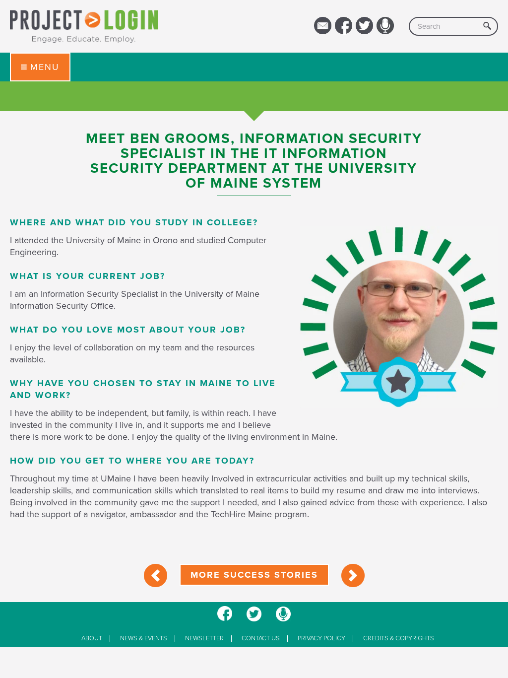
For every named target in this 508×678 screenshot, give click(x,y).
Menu (45, 67)
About (91, 638)
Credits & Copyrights (398, 638)
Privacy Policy (321, 638)
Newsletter (204, 638)
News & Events (143, 638)
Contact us (261, 638)
